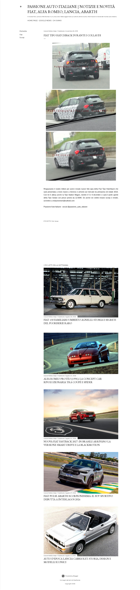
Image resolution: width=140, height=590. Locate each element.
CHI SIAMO (57, 21)
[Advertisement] (81, 243)
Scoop (22, 38)
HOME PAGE (32, 21)
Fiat (21, 35)
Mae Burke (76, 580)
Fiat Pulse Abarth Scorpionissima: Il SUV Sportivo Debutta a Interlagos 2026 (78, 497)
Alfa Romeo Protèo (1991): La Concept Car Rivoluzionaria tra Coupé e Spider (73, 380)
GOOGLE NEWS (45, 21)
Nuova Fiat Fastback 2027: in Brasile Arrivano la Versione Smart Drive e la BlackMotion (77, 443)
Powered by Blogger (71, 576)
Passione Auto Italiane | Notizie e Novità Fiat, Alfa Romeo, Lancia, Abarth (71, 9)
